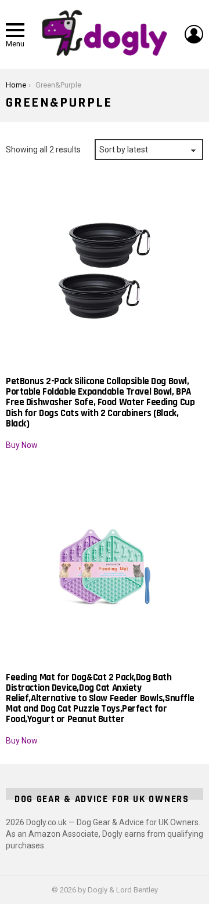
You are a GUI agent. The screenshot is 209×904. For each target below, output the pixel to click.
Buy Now (22, 445)
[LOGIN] (194, 34)
